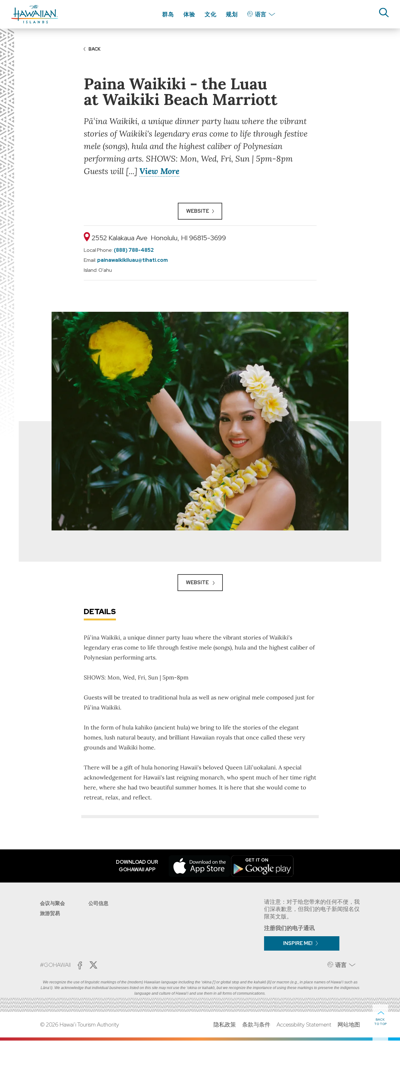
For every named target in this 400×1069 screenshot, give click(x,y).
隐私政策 (224, 1024)
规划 (232, 14)
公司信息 (98, 903)
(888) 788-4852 (134, 250)
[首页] (34, 14)
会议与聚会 (52, 903)
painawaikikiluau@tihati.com (132, 260)
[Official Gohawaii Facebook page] (80, 965)
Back (94, 49)
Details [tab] (100, 611)
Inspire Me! (297, 943)
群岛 (168, 14)
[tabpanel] (200, 421)
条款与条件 (256, 1024)
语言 (260, 14)
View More (159, 171)
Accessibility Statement (304, 1024)
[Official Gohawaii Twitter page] (93, 965)
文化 (211, 14)
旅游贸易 (50, 913)
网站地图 (349, 1024)
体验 (189, 14)
